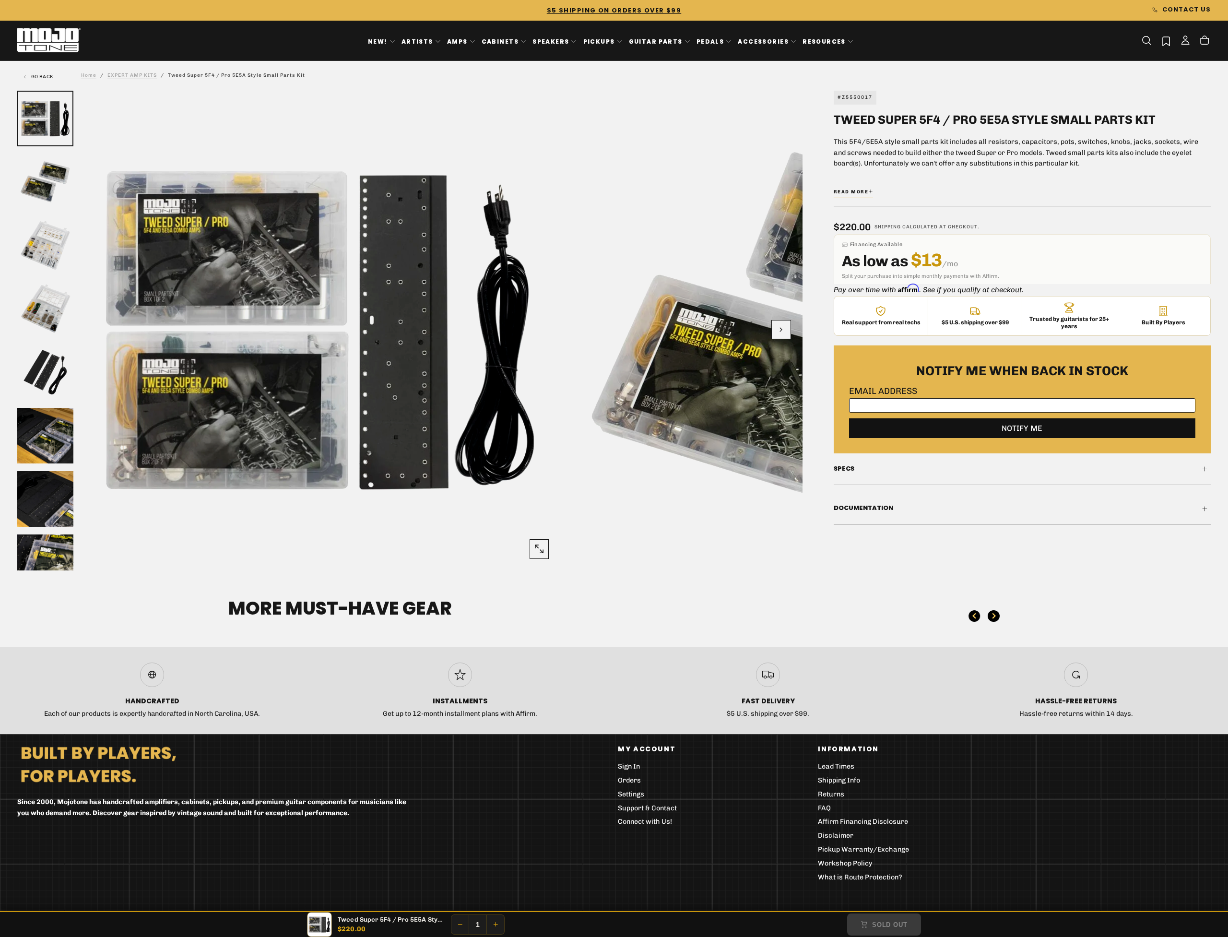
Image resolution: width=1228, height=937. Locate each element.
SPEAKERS (550, 41)
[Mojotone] (98, 764)
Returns (831, 794)
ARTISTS (417, 41)
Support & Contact (647, 808)
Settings (631, 794)
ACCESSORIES (763, 41)
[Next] (993, 616)
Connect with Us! (645, 822)
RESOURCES (824, 41)
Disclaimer (835, 835)
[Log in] (1185, 41)
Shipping (887, 227)
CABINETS (500, 41)
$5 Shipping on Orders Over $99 (614, 10)
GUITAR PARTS (656, 41)
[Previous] (974, 616)
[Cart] (1204, 41)
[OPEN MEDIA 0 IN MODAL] (539, 549)
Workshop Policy (845, 863)
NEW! (378, 41)
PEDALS (710, 41)
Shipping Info (839, 780)
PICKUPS (599, 41)
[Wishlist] (1166, 41)
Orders (629, 780)
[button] (1146, 40)
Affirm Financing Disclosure (863, 822)
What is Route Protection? (860, 877)
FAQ (824, 808)
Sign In (629, 766)
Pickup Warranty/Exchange (863, 849)
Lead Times (836, 766)
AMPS (457, 41)
